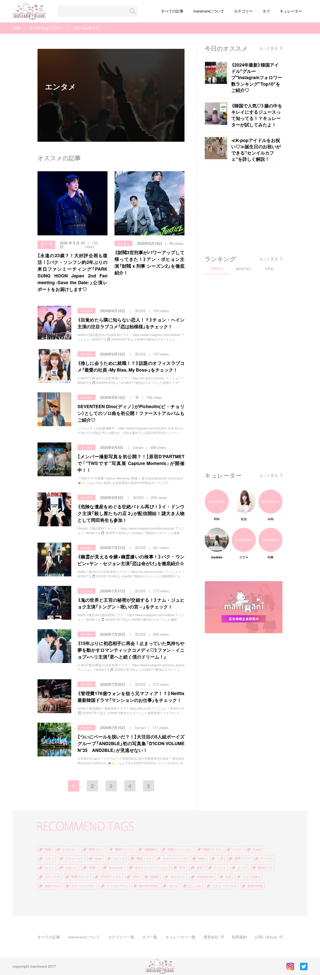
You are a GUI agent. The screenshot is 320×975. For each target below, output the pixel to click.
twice (202, 858)
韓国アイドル (212, 849)
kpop (98, 858)
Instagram (116, 867)
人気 (220, 858)
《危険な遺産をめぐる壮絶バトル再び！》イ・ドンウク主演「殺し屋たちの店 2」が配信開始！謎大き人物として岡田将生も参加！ (131, 513)
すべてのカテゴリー (47, 28)
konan (138, 447)
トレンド (119, 858)
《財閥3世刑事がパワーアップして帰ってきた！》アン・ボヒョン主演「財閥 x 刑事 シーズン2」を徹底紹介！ (149, 262)
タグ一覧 (149, 937)
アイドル (267, 858)
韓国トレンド (124, 849)
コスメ (49, 858)
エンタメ (46, 245)
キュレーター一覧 (181, 937)
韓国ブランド (80, 876)
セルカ (173, 886)
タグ (266, 11)
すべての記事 (172, 11)
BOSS (140, 311)
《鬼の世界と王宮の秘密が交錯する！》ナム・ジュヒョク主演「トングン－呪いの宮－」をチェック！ (131, 603)
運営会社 (211, 937)
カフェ (49, 867)
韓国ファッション (180, 849)
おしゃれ (195, 886)
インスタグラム (117, 886)
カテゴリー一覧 (121, 937)
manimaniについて (208, 11)
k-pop (257, 849)
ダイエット (178, 876)
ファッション (74, 858)
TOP (16, 28)
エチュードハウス (224, 886)
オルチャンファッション (151, 867)
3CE (228, 876)
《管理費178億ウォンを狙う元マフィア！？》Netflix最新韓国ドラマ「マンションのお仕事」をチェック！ (131, 696)
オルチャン (69, 849)
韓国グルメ (52, 886)
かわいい (71, 867)
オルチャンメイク (175, 858)
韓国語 (154, 876)
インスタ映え (252, 876)
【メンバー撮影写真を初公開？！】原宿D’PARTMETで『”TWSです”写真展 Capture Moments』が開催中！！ (131, 463)
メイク (237, 849)
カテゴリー (243, 11)
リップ (242, 867)
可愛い (93, 867)
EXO (135, 876)
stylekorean (205, 876)
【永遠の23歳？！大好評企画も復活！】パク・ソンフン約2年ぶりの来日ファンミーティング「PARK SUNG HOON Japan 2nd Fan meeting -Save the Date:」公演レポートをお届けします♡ (73, 272)
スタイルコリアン (83, 886)
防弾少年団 (255, 886)
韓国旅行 (150, 849)
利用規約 (239, 937)
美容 (200, 867)
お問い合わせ (266, 937)
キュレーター (291, 11)
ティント (220, 867)
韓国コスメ (96, 849)
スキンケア (52, 876)
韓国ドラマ (242, 858)
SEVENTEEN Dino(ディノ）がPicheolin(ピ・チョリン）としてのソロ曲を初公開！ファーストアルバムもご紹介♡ (131, 413)
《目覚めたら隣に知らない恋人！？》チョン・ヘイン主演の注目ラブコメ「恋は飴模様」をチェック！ (131, 323)
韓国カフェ (265, 867)
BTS (182, 867)
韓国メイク (144, 858)
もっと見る (268, 48)
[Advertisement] (243, 209)
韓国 (48, 849)
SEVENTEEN (148, 886)
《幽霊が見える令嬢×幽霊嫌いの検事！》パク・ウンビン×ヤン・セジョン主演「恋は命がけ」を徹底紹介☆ (131, 560)
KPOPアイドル (111, 876)
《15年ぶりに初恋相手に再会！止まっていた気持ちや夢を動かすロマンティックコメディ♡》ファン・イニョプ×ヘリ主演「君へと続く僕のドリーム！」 (131, 650)
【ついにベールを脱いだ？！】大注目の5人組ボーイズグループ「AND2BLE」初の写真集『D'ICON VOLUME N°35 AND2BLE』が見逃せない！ (131, 743)
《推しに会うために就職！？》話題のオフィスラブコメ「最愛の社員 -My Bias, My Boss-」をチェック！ (131, 366)
